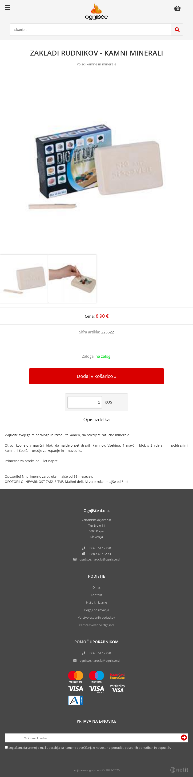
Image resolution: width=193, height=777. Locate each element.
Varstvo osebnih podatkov (96, 617)
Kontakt (96, 595)
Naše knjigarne (96, 602)
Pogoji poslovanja (96, 610)
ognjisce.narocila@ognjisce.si (100, 660)
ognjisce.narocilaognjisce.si (100, 559)
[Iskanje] (177, 30)
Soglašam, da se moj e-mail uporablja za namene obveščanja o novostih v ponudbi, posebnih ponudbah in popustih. (89, 747)
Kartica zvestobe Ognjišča (96, 625)
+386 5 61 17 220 (99, 548)
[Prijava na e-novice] (183, 737)
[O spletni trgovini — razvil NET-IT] (179, 770)
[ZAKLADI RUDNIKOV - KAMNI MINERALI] (96, 165)
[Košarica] (178, 8)
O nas (96, 587)
